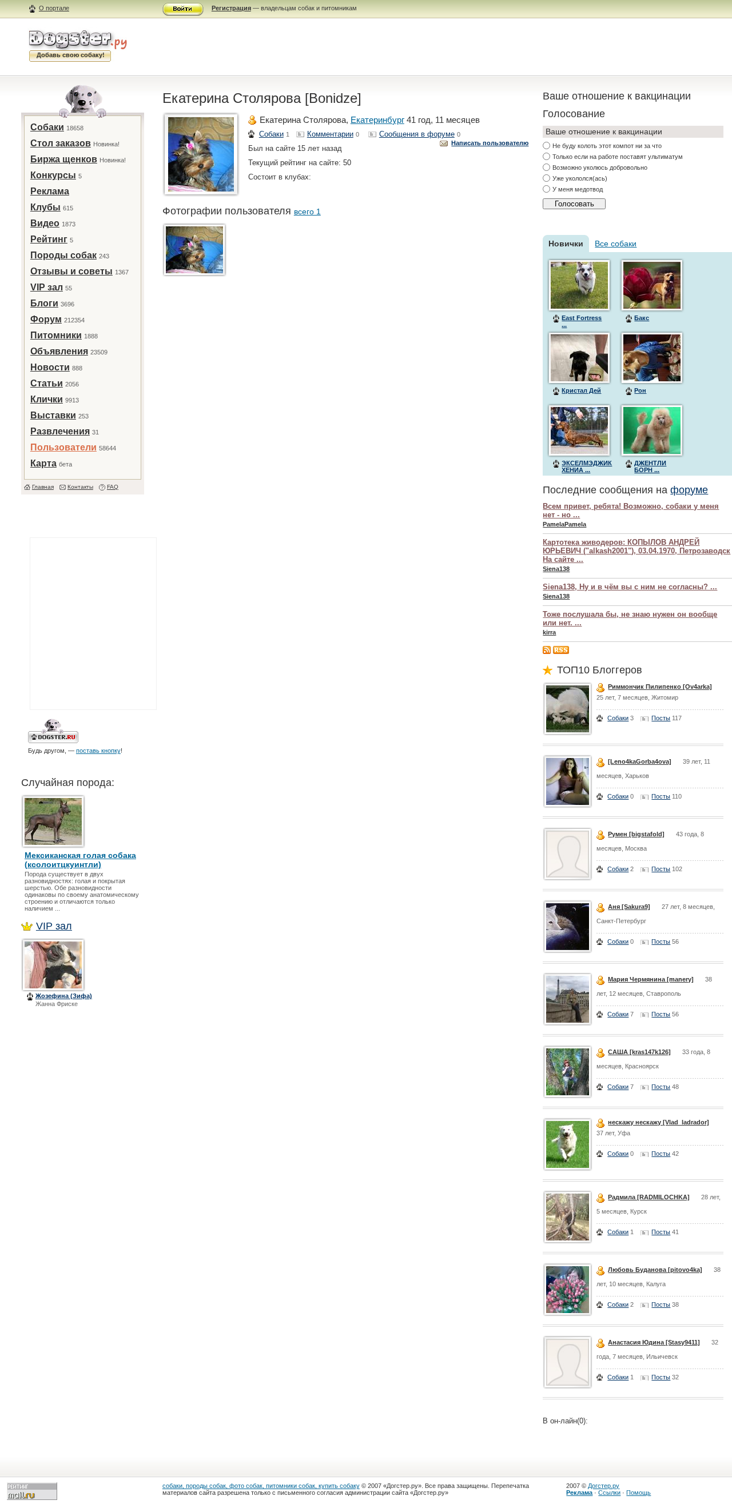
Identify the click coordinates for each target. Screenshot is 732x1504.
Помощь (638, 1492)
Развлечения (60, 431)
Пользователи (63, 447)
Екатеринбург (377, 120)
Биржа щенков (63, 159)
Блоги (44, 303)
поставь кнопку (98, 750)
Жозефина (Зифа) (63, 995)
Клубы (45, 207)
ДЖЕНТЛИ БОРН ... (650, 466)
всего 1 (307, 211)
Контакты (80, 487)
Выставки (53, 415)
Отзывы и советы (71, 271)
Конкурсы (53, 175)
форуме (689, 490)
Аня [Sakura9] (629, 906)
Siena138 (556, 568)
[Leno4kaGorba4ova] (639, 761)
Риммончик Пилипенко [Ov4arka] (660, 686)
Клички (46, 399)
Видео (44, 223)
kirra (549, 632)
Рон (640, 390)
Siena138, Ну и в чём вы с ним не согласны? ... (630, 587)
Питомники (56, 335)
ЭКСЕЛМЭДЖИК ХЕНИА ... (587, 466)
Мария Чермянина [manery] (651, 979)
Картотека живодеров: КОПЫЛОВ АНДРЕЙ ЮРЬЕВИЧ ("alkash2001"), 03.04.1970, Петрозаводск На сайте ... (636, 551)
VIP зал (46, 287)
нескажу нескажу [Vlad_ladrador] (658, 1122)
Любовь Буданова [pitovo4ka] (655, 1269)
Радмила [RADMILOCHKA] (649, 1197)
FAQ (112, 487)
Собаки (47, 127)
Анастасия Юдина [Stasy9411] (654, 1342)
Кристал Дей (581, 390)
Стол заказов (60, 143)
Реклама (49, 191)
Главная (43, 487)
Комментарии (330, 134)
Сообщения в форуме (417, 134)
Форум (46, 319)
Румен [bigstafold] (636, 834)
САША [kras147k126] (639, 1051)
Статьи (46, 383)
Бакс (641, 317)
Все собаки (615, 243)
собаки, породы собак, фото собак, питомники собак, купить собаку (261, 1485)
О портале (54, 8)
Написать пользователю (489, 142)
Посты (660, 718)
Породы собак (63, 255)
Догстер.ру (603, 1485)
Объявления (59, 351)
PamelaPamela (564, 524)
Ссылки (609, 1492)
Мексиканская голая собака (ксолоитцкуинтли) (80, 860)
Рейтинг (48, 239)
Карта (43, 463)
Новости (50, 367)
